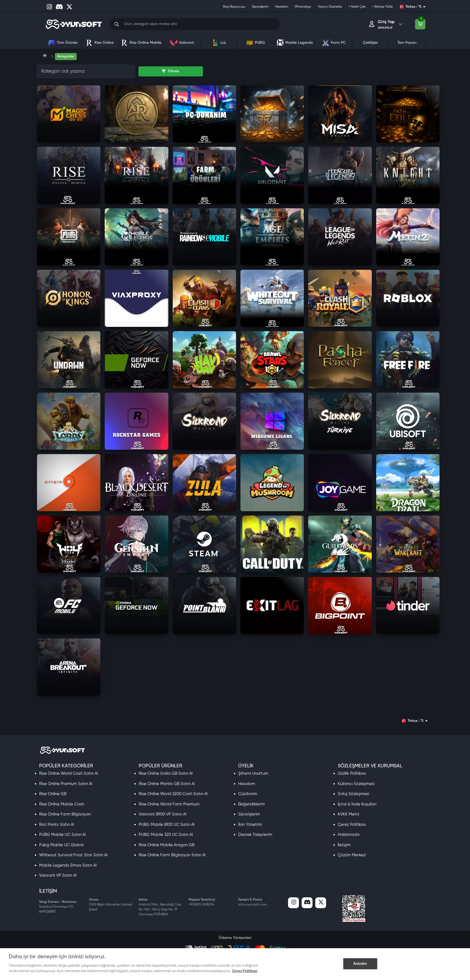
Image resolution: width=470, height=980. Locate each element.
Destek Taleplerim (255, 835)
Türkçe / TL (414, 6)
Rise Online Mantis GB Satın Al (167, 784)
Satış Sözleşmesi (353, 794)
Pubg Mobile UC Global (61, 845)
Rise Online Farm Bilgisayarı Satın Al (172, 855)
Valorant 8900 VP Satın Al (162, 814)
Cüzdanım (247, 794)
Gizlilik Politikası (352, 773)
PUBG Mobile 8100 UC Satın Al (166, 825)
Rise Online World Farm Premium (169, 804)
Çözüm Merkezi (352, 855)
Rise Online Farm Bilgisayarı (65, 814)
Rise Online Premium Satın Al (65, 784)
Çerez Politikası (352, 825)
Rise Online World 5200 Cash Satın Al (173, 794)
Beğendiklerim (251, 804)
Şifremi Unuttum (253, 773)
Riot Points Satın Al (56, 825)
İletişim (344, 845)
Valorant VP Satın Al (57, 875)
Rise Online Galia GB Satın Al (166, 773)
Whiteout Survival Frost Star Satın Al (73, 855)
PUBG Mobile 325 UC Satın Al (166, 835)
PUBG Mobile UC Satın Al (62, 835)
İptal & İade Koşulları (357, 804)
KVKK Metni (348, 814)
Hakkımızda (349, 835)
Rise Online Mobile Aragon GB (166, 845)
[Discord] (307, 902)
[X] (320, 902)
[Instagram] (293, 902)
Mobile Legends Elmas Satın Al (68, 865)
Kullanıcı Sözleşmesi (356, 784)
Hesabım (246, 784)
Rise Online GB (52, 794)
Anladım (360, 963)
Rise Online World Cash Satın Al (68, 773)
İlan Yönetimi (250, 825)
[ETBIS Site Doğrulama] (353, 908)
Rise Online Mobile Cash (61, 804)
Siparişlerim (249, 814)
